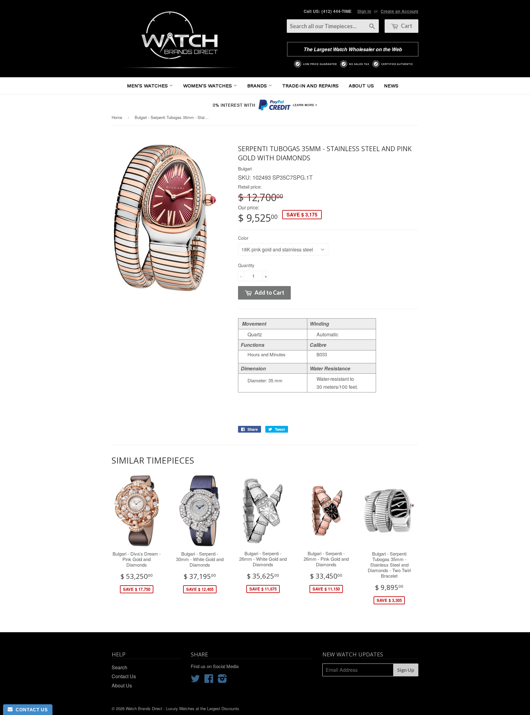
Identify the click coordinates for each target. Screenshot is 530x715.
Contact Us (124, 676)
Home (117, 117)
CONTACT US (30, 709)
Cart (406, 25)
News (391, 86)
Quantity (246, 265)
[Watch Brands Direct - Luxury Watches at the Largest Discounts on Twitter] (195, 680)
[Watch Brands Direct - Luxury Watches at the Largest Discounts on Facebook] (208, 680)
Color (243, 238)
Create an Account (399, 11)
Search (119, 667)
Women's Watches (208, 86)
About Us (361, 86)
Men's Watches (148, 86)
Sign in (364, 11)
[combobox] (333, 26)
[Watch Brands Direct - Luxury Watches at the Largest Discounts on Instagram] (222, 680)
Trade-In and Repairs (310, 86)
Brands (257, 86)
